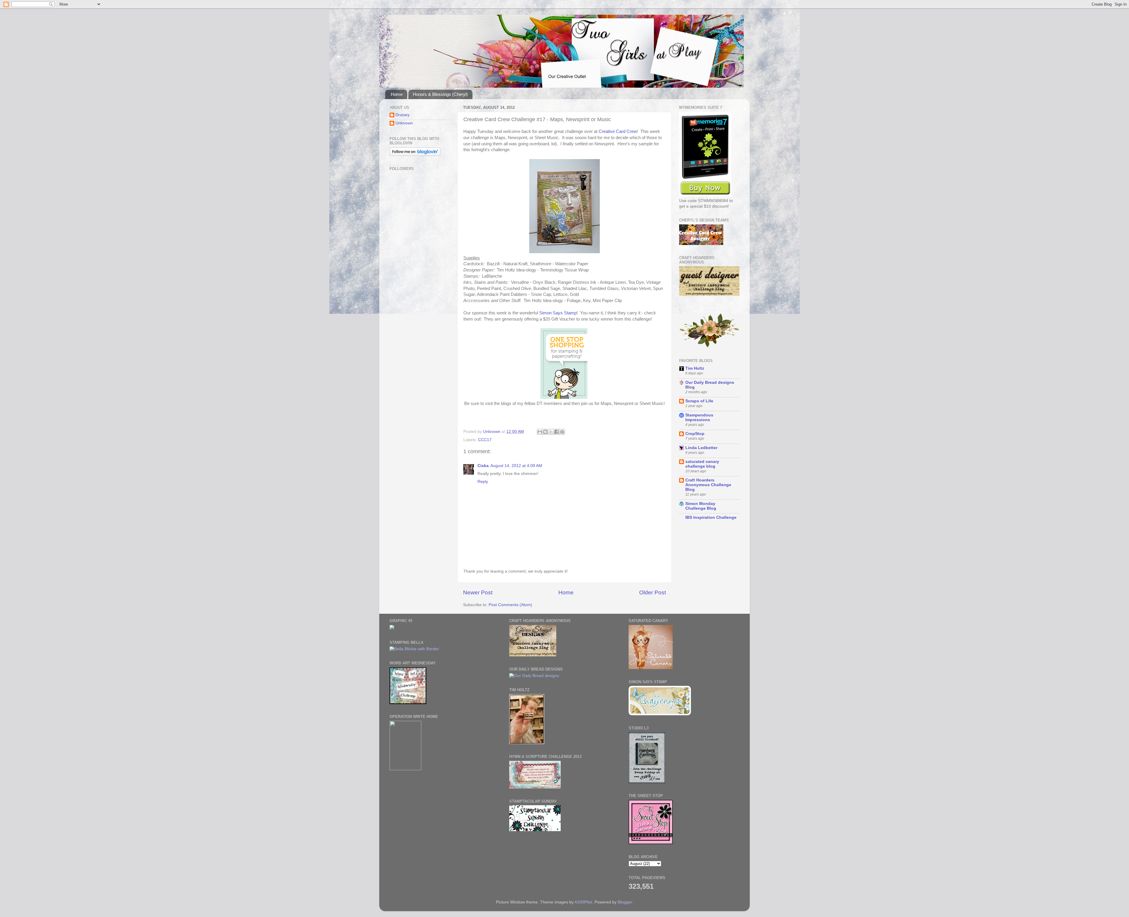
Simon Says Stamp (558, 313)
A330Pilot (583, 902)
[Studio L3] (647, 782)
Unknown (404, 123)
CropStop (694, 433)
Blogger (625, 902)
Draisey (402, 115)
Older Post (652, 592)
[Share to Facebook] (557, 432)
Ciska (483, 465)
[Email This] (540, 432)
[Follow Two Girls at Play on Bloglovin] (415, 154)
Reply (482, 481)
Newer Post (477, 592)
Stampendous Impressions (699, 417)
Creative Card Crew (618, 131)
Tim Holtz (694, 368)
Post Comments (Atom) (510, 605)
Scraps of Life (699, 401)
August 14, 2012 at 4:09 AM (516, 465)
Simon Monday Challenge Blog (700, 506)
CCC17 (485, 440)
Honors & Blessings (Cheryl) (440, 94)
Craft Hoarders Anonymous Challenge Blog (708, 485)
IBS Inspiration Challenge (710, 517)
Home (397, 94)
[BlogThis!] (545, 432)
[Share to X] (551, 432)
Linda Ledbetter (701, 448)
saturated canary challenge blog (702, 463)
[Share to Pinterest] (562, 432)
